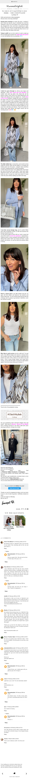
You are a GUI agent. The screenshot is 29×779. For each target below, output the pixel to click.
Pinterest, (4, 472)
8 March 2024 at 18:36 (13, 738)
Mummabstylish (15, 6)
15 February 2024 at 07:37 (20, 541)
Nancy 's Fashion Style (9, 636)
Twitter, (9, 472)
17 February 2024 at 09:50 (12, 706)
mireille (6, 596)
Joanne (6, 738)
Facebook (14, 472)
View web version (14, 776)
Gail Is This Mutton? (9, 541)
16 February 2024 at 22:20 (22, 648)
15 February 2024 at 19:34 (21, 636)
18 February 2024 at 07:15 (16, 727)
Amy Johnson (7, 566)
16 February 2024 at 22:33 (13, 678)
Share (3, 535)
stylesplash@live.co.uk (9, 648)
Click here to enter (14, 488)
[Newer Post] (2, 773)
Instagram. (22, 472)
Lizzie (5, 678)
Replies (7, 551)
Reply (5, 548)
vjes (5, 706)
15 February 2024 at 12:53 (17, 566)
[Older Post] (26, 773)
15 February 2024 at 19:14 (14, 610)
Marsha (6, 610)
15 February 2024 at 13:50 (14, 596)
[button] (14, 2)
